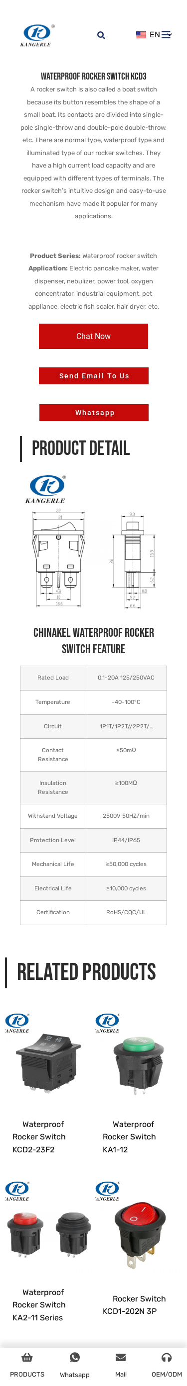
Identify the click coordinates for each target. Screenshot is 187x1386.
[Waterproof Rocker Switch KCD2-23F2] (48, 1055)
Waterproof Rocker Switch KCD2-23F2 (39, 1137)
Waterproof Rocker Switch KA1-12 (129, 1137)
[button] (93, 336)
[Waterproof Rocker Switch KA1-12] (139, 1055)
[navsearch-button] (95, 30)
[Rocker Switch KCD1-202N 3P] (139, 1223)
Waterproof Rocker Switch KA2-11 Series (39, 1305)
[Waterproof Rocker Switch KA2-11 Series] (48, 1223)
